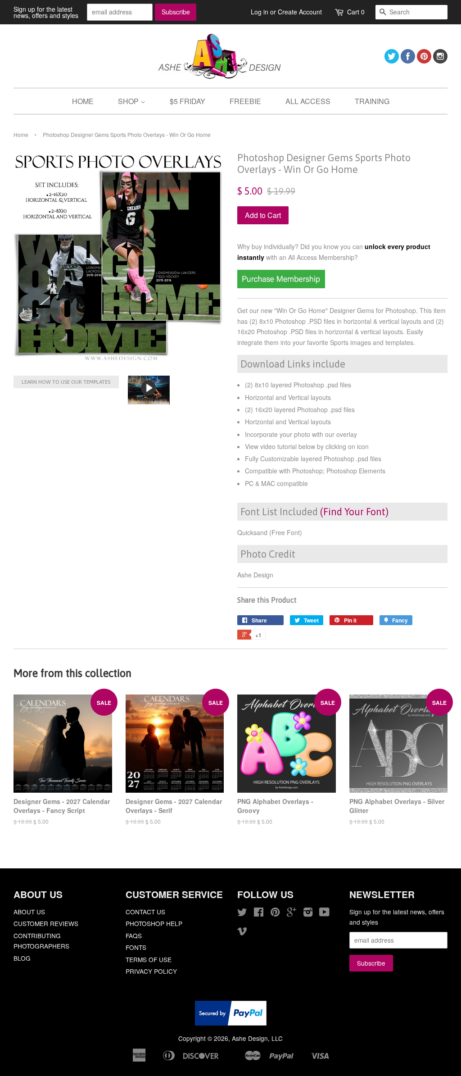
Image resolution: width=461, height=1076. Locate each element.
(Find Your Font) (354, 512)
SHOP (129, 101)
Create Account (300, 11)
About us (29, 911)
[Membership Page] (281, 285)
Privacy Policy (151, 971)
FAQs (134, 935)
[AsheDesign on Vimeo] (242, 932)
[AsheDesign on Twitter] (391, 60)
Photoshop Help (154, 923)
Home (21, 134)
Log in (259, 11)
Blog (22, 957)
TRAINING (372, 101)
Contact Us (145, 911)
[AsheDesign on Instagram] (440, 60)
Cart (356, 11)
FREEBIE (245, 101)
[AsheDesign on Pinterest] (424, 60)
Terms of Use (149, 959)
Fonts (136, 947)
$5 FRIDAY (187, 101)
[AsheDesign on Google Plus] (291, 913)
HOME (83, 101)
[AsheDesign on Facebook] (408, 60)
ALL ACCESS (307, 101)
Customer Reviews (46, 923)
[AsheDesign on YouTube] (324, 913)
